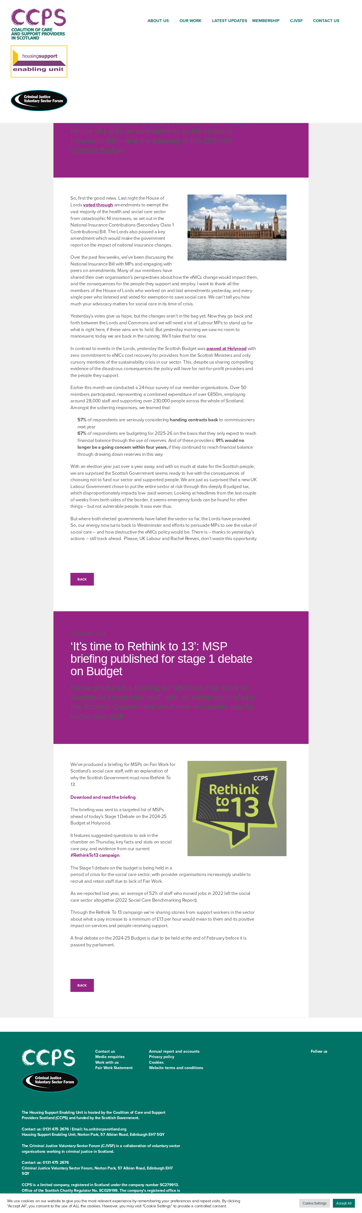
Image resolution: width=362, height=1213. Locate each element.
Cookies (156, 1062)
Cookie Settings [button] (315, 1203)
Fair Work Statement (114, 1067)
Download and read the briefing (102, 797)
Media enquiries (110, 1056)
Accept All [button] (344, 1203)
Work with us (107, 1062)
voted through (98, 204)
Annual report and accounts (174, 1051)
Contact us (105, 1051)
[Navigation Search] (346, 21)
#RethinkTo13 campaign (94, 855)
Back (82, 579)
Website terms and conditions (176, 1067)
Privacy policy (161, 1056)
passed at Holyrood (226, 348)
